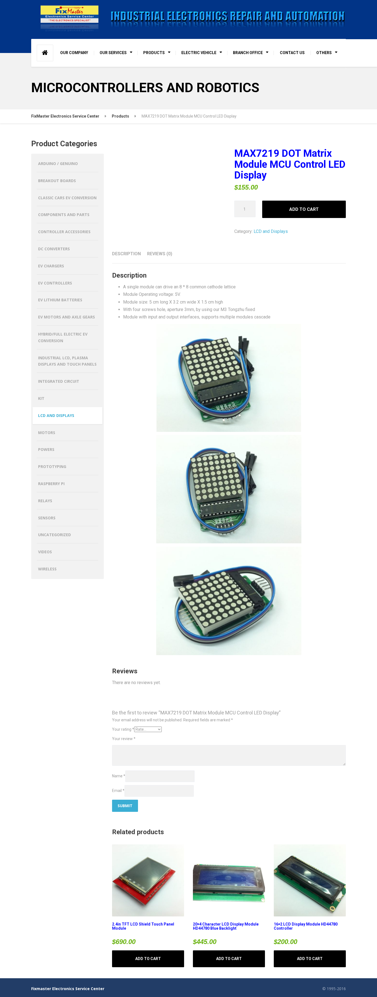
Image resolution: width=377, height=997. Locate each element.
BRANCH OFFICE (248, 52)
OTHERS (324, 52)
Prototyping (52, 466)
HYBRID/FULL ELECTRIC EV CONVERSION (62, 337)
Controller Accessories (64, 231)
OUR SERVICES (113, 52)
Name (118, 776)
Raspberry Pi (51, 483)
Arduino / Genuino (58, 163)
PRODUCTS (154, 52)
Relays (45, 500)
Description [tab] (126, 253)
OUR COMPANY (74, 52)
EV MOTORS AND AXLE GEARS (66, 317)
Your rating (123, 729)
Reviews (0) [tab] (159, 253)
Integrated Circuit (58, 381)
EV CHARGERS (51, 265)
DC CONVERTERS (54, 248)
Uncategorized (54, 534)
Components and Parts (63, 214)
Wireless (47, 568)
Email (118, 790)
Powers (46, 449)
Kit (41, 398)
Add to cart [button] (148, 958)
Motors (46, 432)
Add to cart (304, 209)
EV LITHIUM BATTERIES (60, 299)
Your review (124, 739)
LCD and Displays (271, 231)
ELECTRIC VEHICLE (198, 52)
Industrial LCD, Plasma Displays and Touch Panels (67, 361)
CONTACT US (292, 52)
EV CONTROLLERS (55, 283)
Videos (45, 551)
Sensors (46, 517)
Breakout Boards (57, 180)
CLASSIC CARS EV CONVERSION (67, 197)
